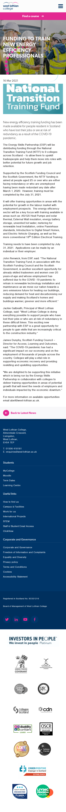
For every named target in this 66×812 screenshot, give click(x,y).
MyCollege (8, 470)
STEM (6, 521)
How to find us (11, 501)
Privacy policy (10, 562)
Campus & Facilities (13, 506)
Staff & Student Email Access (18, 526)
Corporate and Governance (17, 547)
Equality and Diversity (14, 557)
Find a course (30, 16)
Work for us (9, 511)
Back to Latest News (23, 412)
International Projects (14, 516)
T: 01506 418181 (12, 448)
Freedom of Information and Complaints (24, 552)
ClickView (8, 531)
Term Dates (9, 480)
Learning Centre (11, 485)
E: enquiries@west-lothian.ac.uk (20, 451)
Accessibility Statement (15, 576)
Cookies (7, 571)
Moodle (7, 475)
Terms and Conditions (15, 566)
